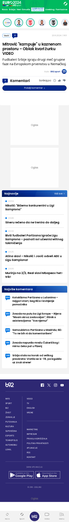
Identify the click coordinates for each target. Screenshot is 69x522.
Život (8, 412)
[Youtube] (62, 385)
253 (7, 313)
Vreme (30, 412)
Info (7, 398)
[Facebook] (42, 385)
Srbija (12, 9)
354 (8, 297)
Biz (7, 408)
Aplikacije (32, 448)
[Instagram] (55, 385)
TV (28, 403)
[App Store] (47, 475)
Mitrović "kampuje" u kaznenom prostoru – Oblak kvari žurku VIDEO (31, 49)
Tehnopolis (11, 440)
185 (7, 342)
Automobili (11, 445)
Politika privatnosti (38, 443)
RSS (28, 452)
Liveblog (50, 9)
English (31, 408)
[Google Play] (21, 475)
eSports (9, 435)
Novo (5, 9)
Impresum (32, 434)
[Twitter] (49, 385)
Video (30, 398)
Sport (8, 403)
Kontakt (31, 457)
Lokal (8, 449)
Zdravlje (10, 417)
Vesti (6, 35)
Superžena (11, 431)
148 (7, 355)
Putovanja (11, 421)
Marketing (32, 429)
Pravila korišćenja (37, 438)
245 (8, 330)
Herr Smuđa (23, 9)
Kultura (9, 426)
